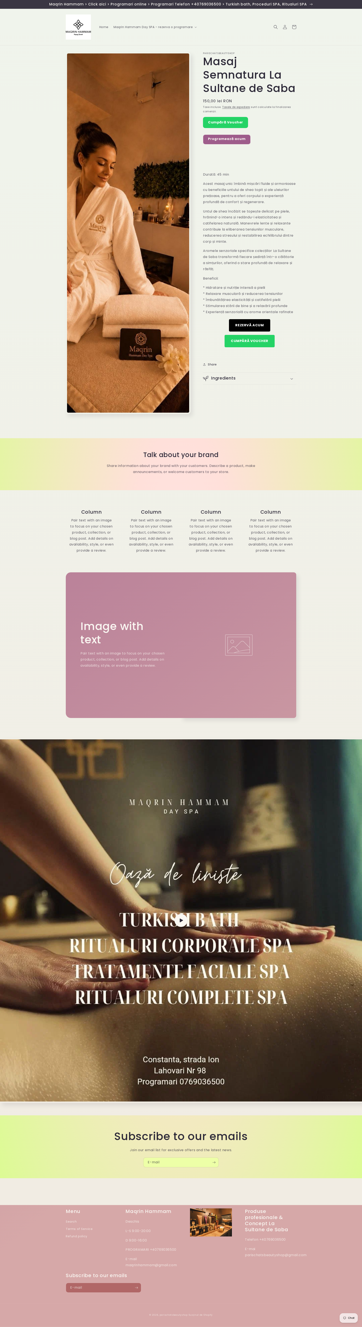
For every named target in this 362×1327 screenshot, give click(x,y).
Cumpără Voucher (225, 122)
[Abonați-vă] (213, 1162)
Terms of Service (79, 1229)
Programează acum (227, 139)
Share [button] (212, 364)
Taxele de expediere (236, 107)
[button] (154, 27)
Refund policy (76, 1236)
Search (71, 1221)
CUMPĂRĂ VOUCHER (249, 340)
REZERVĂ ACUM (249, 325)
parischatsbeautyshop (174, 1315)
